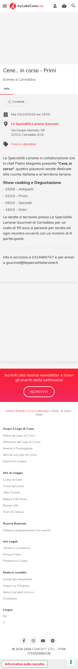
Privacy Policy (12, 554)
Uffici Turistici (11, 492)
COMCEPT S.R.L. (44, 649)
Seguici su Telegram (16, 585)
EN (5, 616)
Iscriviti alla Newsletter (17, 579)
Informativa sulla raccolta (24, 664)
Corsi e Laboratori (23, 144)
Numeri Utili (10, 505)
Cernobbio (27, 79)
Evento (8, 79)
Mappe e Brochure (15, 499)
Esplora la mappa (15, 461)
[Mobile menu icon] (5, 6)
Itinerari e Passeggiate (18, 448)
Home (9, 410)
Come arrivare (12, 479)
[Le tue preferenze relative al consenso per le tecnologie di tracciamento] (71, 662)
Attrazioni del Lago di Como (22, 442)
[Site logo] (27, 6)
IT (4, 622)
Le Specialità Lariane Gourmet (35, 124)
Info (6, 88)
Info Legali (10, 541)
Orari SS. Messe (13, 512)
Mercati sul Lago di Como (20, 455)
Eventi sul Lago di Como (19, 435)
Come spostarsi (13, 486)
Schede (20, 410)
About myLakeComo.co (18, 592)
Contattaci (10, 598)
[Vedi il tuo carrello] (64, 5)
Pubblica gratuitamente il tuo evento (27, 530)
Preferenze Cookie (15, 561)
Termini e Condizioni (16, 548)
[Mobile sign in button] (55, 5)
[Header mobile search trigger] (73, 5)
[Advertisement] (39, 322)
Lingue (7, 610)
